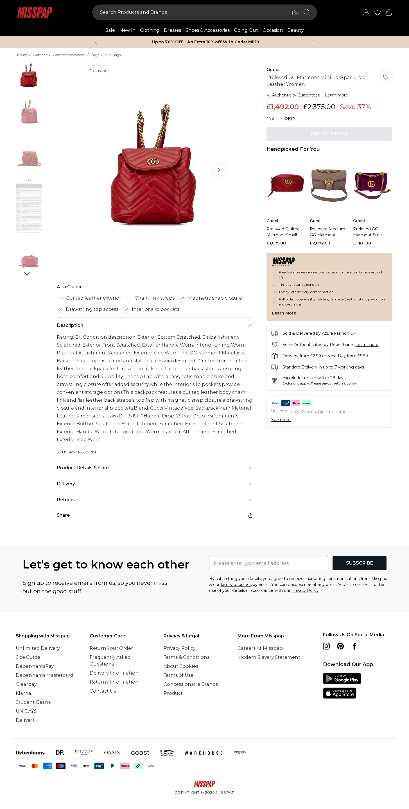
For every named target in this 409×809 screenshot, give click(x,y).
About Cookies (181, 666)
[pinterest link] (340, 646)
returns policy (345, 383)
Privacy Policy (179, 648)
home (22, 55)
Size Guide (28, 657)
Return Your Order (111, 648)
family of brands (236, 584)
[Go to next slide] (218, 169)
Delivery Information (114, 673)
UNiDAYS (26, 711)
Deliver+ (25, 720)
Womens (40, 55)
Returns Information (114, 682)
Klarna (23, 693)
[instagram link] (326, 646)
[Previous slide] (95, 41)
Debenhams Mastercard (44, 675)
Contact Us (103, 691)
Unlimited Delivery (38, 648)
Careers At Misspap (260, 648)
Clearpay (26, 684)
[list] (155, 170)
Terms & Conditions (186, 657)
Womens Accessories (69, 55)
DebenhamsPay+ (36, 666)
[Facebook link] (354, 646)
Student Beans (33, 702)
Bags (95, 55)
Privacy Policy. (306, 590)
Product (173, 693)
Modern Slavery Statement (269, 657)
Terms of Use (178, 675)
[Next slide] (313, 41)
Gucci (272, 69)
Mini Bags (113, 55)
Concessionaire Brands (191, 684)
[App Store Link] (342, 686)
